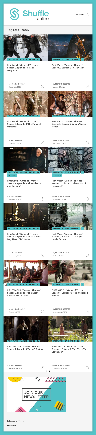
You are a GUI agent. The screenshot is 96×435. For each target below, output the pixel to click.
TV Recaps (12, 175)
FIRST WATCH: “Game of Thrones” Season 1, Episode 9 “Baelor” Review (25, 348)
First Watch (13, 60)
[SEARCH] (87, 14)
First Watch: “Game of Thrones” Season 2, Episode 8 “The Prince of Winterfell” (24, 124)
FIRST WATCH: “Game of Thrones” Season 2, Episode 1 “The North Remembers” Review (24, 293)
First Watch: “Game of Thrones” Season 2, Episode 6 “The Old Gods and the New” (24, 183)
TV (38, 60)
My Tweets (11, 425)
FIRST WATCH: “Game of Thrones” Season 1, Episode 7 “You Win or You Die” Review (69, 349)
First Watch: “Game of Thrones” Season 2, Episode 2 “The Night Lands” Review (67, 237)
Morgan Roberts (18, 84)
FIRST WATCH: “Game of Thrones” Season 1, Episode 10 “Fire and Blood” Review (70, 293)
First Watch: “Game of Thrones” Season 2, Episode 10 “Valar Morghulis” (22, 68)
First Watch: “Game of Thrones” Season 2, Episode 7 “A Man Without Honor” (69, 124)
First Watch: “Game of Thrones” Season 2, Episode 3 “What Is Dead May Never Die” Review (24, 237)
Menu (81, 14)
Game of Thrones (27, 60)
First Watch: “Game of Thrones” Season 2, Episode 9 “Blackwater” (68, 66)
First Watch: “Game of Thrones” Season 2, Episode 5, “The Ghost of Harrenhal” (69, 183)
